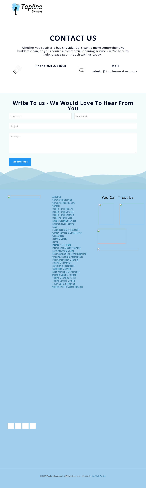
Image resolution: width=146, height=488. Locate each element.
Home (55, 241)
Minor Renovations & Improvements (69, 253)
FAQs (54, 226)
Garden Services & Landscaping (66, 232)
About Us (56, 196)
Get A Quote (58, 235)
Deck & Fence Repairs (62, 208)
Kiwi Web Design (99, 476)
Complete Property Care (63, 202)
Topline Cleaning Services (64, 277)
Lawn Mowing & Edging (63, 250)
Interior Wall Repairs (61, 244)
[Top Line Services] (27, 8)
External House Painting (63, 223)
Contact (56, 205)
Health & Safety (59, 238)
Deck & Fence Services (62, 211)
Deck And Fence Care (62, 217)
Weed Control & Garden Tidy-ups (67, 286)
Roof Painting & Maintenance (66, 271)
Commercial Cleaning (62, 199)
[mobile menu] (133, 8)
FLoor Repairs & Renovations (66, 229)
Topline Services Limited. (63, 280)
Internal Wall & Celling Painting (66, 247)
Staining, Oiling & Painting (64, 274)
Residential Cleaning (61, 268)
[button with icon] (11, 426)
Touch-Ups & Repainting (63, 283)
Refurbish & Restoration (63, 265)
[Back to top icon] (132, 482)
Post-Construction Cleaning (65, 259)
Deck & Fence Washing (63, 214)
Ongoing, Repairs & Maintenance (67, 256)
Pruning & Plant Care (62, 262)
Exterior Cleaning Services (64, 220)
